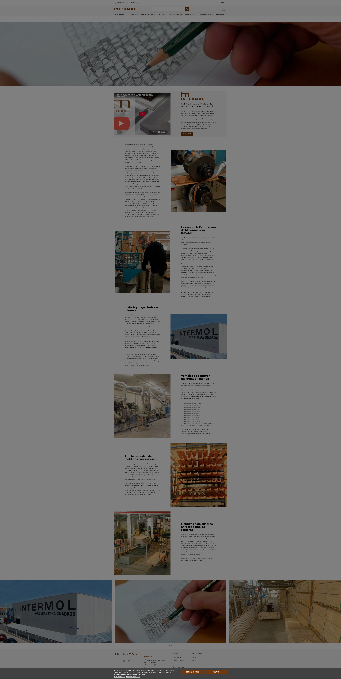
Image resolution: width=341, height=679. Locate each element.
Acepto (216, 672)
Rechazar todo (192, 672)
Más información (119, 676)
